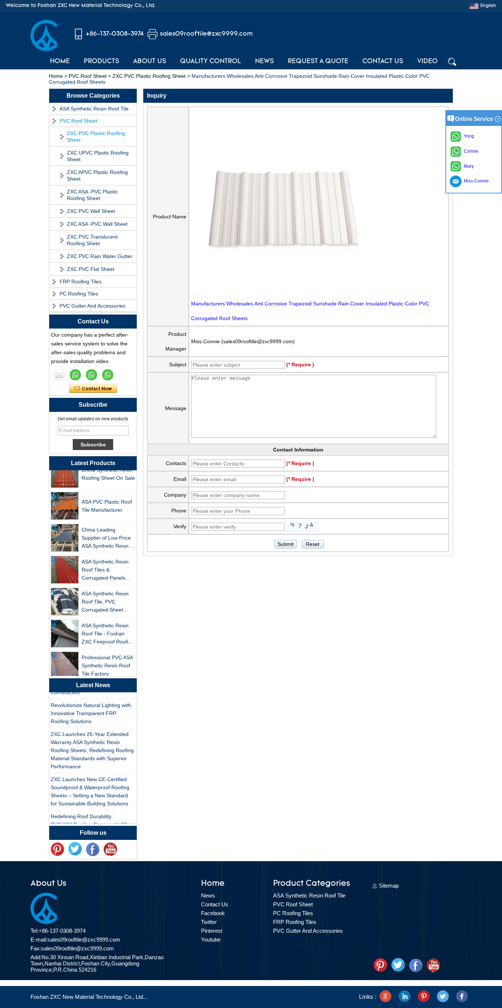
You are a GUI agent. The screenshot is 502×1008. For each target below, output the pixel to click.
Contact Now (93, 389)
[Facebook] (92, 849)
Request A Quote (318, 61)
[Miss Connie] (59, 375)
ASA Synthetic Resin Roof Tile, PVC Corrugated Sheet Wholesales (105, 597)
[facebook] (462, 997)
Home (60, 61)
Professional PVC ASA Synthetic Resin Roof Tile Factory (107, 660)
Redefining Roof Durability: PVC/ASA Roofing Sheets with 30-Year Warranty (90, 819)
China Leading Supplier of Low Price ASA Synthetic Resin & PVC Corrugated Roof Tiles (107, 533)
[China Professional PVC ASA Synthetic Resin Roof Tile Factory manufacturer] (65, 660)
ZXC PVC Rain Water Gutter (99, 256)
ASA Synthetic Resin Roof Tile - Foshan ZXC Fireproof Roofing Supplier (108, 629)
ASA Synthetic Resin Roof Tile (94, 109)
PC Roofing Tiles (79, 294)
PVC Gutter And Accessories (92, 306)
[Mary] (75, 375)
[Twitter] (75, 849)
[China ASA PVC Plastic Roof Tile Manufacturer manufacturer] (65, 501)
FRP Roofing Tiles (80, 281)
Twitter (209, 922)
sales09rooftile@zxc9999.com (206, 34)
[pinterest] (57, 849)
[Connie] (91, 375)
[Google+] (385, 997)
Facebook (213, 913)
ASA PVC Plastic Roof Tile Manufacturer (107, 501)
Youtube (210, 939)
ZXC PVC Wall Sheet (91, 211)
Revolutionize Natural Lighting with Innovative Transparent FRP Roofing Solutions (91, 708)
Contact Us (382, 61)
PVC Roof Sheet (88, 76)
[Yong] (108, 375)
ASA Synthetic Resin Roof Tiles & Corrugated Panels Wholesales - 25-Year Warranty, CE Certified (107, 565)
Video (427, 61)
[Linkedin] (404, 997)
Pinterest (211, 931)
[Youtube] (110, 849)
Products (101, 61)
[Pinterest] (424, 997)
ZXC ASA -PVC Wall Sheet (97, 224)
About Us (149, 61)
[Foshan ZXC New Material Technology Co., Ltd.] (44, 49)
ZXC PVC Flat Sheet (90, 269)
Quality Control (210, 61)
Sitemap (389, 885)
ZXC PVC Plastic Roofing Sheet (149, 76)
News (264, 61)
